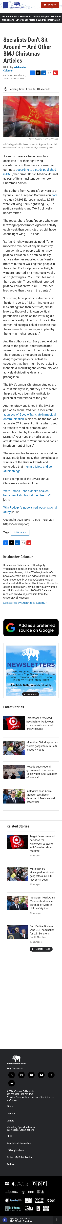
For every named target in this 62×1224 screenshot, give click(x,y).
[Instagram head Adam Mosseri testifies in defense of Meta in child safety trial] (14, 796)
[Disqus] (31, 1004)
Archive (11, 1164)
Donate (51, 4)
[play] (5, 1220)
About (10, 1106)
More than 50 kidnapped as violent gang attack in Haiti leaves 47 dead (42, 746)
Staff (9, 1136)
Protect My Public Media (19, 1157)
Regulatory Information (19, 1143)
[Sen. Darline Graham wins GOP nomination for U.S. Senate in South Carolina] (17, 932)
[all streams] (57, 1220)
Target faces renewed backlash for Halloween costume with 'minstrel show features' (42, 843)
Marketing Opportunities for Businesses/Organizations (21, 1128)
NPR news (20, 532)
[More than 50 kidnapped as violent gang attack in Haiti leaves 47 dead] (14, 748)
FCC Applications (15, 1150)
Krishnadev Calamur (14, 69)
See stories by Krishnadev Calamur (25, 603)
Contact (11, 1113)
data (54, 195)
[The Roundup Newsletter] (31, 670)
